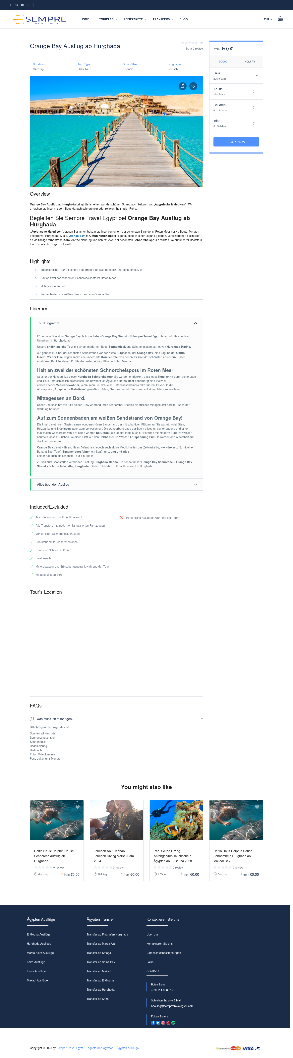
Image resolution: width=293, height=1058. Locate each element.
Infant (217, 120)
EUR (267, 19)
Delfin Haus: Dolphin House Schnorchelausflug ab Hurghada (54, 856)
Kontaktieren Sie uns (159, 943)
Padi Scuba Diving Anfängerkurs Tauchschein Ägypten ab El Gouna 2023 (173, 856)
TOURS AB (106, 19)
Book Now (236, 141)
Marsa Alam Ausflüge (40, 953)
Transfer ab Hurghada (101, 989)
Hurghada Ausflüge (39, 943)
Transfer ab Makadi (99, 971)
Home (85, 19)
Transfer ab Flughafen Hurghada (107, 934)
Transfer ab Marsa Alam (102, 943)
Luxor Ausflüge (36, 971)
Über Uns (152, 934)
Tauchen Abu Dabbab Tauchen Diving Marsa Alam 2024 (114, 856)
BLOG (184, 19)
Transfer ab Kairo (98, 999)
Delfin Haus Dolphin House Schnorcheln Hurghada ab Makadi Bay (232, 856)
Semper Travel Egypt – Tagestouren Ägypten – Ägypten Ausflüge (98, 1048)
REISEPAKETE (133, 19)
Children (219, 105)
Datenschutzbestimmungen (163, 953)
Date (216, 73)
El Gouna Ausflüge (38, 934)
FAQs (149, 962)
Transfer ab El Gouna (100, 980)
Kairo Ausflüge (36, 962)
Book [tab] (223, 62)
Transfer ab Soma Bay (101, 962)
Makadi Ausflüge (37, 980)
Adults (217, 89)
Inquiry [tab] (249, 62)
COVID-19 (152, 971)
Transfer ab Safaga (99, 953)
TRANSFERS (161, 19)
